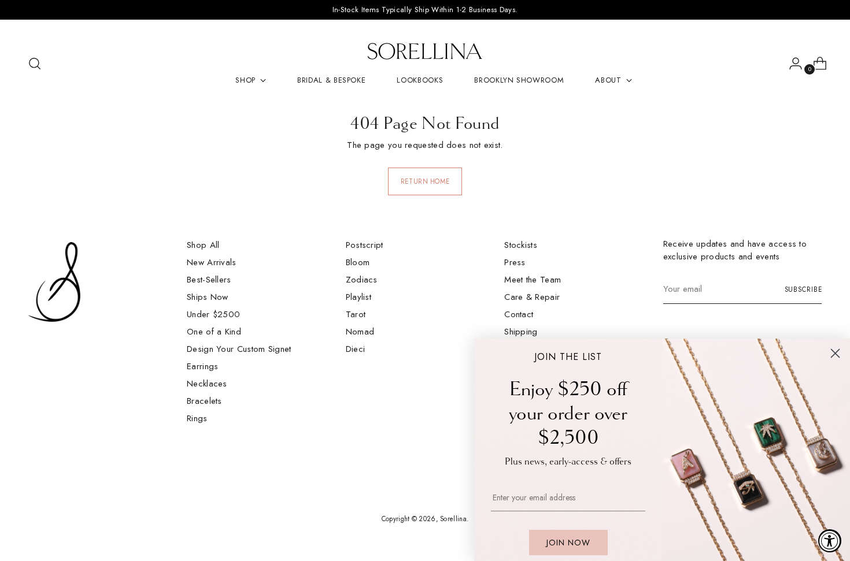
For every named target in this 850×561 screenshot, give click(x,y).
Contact (518, 314)
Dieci (355, 349)
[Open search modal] (34, 63)
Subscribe (803, 289)
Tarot (356, 314)
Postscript (364, 245)
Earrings (202, 366)
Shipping (520, 331)
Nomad (360, 331)
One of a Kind (214, 331)
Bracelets (204, 401)
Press (515, 262)
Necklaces (207, 383)
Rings (197, 418)
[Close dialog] (835, 353)
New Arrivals (211, 262)
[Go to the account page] (791, 63)
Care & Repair (532, 297)
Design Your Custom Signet (239, 349)
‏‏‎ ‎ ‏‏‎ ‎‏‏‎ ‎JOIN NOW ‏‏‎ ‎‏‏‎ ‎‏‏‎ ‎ (568, 542)
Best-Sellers (209, 279)
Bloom (358, 262)
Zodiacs (362, 279)
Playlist (358, 297)
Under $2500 (213, 314)
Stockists (520, 245)
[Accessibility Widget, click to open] (829, 540)
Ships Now (207, 297)
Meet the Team (532, 279)
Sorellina (453, 518)
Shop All (203, 245)
